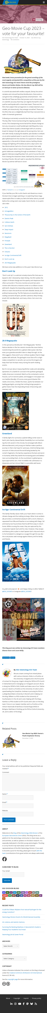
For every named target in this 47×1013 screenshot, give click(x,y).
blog (14, 833)
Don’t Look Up (9, 259)
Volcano (7, 252)
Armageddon (9, 211)
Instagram (22, 190)
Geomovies (6, 658)
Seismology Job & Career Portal (12, 934)
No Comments (15, 39)
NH (14, 895)
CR (15, 892)
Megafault (8, 237)
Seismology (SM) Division (29, 833)
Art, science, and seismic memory (13, 922)
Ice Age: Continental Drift (13, 255)
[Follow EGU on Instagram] (15, 1004)
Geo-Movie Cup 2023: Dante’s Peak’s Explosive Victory (32, 734)
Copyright (16, 998)
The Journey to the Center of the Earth (17, 215)
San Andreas (9, 226)
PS (25, 895)
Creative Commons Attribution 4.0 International (25, 973)
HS (10, 895)
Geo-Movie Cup (35, 38)
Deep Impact (9, 229)
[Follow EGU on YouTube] (19, 1004)
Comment (5, 772)
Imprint (26, 998)
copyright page (13, 979)
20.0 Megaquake (10, 263)
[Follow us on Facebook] (4, 859)
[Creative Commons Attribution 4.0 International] (4, 985)
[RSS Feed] (36, 1004)
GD (30, 892)
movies (13, 658)
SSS (37, 895)
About (8, 998)
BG (8, 892)
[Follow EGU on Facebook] (24, 1004)
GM (37, 892)
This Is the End (9, 248)
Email (4, 802)
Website (5, 811)
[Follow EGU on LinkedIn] (11, 1004)
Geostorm (8, 233)
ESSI (23, 892)
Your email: (6, 871)
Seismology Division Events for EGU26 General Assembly (21, 917)
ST (41, 895)
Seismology (5, 39)
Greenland (8, 244)
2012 (6, 207)
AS (4, 892)
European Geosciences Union (12, 835)
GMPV (5, 895)
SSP (32, 895)
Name (4, 794)
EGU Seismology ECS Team (10, 38)
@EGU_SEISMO (7, 591)
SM (29, 895)
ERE (18, 892)
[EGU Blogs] (10, 4)
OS (21, 895)
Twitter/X (10, 190)
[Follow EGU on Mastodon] (27, 1004)
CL (11, 892)
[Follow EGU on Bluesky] (31, 1004)
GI (33, 892)
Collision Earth (9, 222)
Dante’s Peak (9, 218)
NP (18, 895)
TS (4, 898)
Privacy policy (36, 998)
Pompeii (7, 241)
